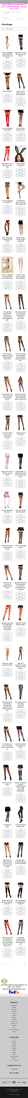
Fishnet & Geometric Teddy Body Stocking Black (20, 666)
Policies (14, 1013)
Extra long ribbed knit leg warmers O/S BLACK (20, 902)
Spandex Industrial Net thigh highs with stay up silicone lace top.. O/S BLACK (20, 586)
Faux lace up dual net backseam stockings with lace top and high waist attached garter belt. (7, 941)
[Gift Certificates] (21, 2)
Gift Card (14, 1011)
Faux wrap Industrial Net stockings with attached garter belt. (21, 941)
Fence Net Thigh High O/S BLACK (21, 511)
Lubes (14, 1054)
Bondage (14, 1046)
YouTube (14, 1025)
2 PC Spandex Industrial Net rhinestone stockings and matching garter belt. (7, 316)
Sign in (11, 1029)
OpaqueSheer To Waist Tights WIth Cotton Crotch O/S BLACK (20, 474)
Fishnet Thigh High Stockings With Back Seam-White (7, 276)
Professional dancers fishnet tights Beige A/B (21, 202)
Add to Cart (7, 67)
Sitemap (14, 1031)
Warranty (14, 1017)
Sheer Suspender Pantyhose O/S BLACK (7, 239)
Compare (7, 64)
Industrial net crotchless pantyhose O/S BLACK (7, 585)
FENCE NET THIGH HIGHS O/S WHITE (7, 664)
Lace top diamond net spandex (7, 201)
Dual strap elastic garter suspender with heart (7, 902)
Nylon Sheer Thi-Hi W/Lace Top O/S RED (7, 165)
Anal (14, 1040)
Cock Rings (14, 1048)
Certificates (14, 1005)
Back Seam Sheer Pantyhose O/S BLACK (20, 745)
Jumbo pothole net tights (20, 433)
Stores (14, 1019)
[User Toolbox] (19, 2)
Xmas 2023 (14, 1009)
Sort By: (4, 29)
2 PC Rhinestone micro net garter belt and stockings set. (7, 746)
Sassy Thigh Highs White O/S (7, 511)
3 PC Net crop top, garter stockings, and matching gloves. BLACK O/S (20, 396)
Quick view (7, 61)
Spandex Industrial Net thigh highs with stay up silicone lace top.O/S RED (7, 626)
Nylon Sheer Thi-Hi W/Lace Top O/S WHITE (7, 473)
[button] (14, 18)
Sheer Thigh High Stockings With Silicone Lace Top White (7, 55)
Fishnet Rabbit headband (20, 164)
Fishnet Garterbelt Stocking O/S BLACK (7, 547)
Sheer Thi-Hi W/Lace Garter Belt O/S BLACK (20, 92)
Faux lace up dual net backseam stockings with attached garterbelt (20, 315)
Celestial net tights (7, 825)
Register (17, 1029)
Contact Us (14, 1023)
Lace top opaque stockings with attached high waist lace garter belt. (20, 357)
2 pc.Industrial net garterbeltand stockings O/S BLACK (7, 396)
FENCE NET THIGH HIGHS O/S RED (21, 623)
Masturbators (14, 1056)
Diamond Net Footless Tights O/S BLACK (20, 239)
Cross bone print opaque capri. (20, 825)
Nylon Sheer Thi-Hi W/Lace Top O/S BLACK (20, 54)
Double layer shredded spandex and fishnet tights (20, 861)
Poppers (14, 1007)
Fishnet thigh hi (7, 91)
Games (14, 1052)
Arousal (14, 1042)
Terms (14, 1015)
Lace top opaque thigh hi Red (7, 129)
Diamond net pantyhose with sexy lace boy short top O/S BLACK (7, 863)
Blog (14, 1027)
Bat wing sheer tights (7, 783)
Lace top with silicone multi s (20, 129)
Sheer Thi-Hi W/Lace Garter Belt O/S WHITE (20, 276)
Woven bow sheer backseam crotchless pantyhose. (20, 704)
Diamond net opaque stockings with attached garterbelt (7, 356)
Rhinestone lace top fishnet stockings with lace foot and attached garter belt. (7, 706)
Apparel (14, 1044)
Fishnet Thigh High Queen (20, 546)
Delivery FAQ (14, 1021)
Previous (2, 1096)
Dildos (14, 1050)
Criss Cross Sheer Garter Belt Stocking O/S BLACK (7, 435)
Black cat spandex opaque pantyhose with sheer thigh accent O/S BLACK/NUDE (20, 787)
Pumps (14, 1058)
